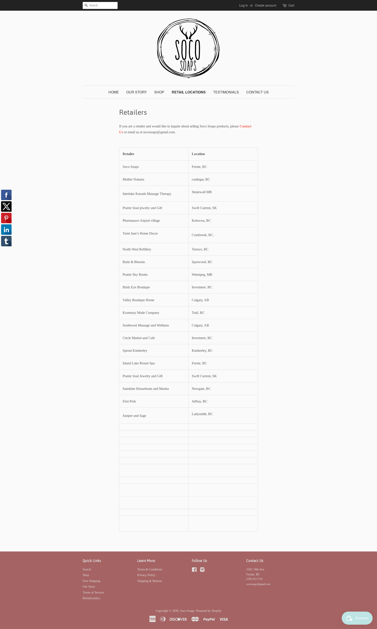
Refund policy (91, 598)
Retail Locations (189, 92)
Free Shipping (91, 581)
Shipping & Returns (149, 581)
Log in (243, 5)
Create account (265, 5)
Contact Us (257, 92)
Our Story (136, 92)
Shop (159, 92)
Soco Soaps (187, 610)
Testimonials (226, 92)
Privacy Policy (146, 575)
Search (87, 569)
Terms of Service (93, 592)
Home (113, 92)
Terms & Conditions (149, 569)
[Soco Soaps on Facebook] (194, 570)
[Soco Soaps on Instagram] (202, 570)
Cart (291, 5)
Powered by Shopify (208, 610)
